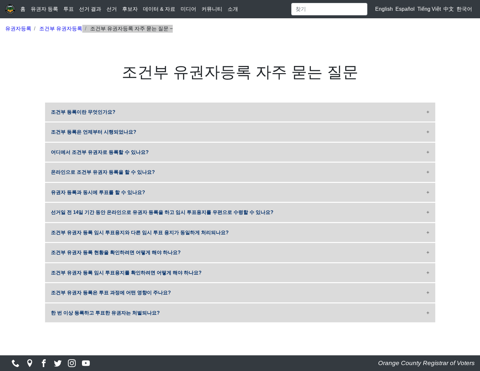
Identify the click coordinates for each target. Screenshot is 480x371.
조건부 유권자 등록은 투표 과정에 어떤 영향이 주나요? (111, 292)
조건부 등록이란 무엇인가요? (83, 112)
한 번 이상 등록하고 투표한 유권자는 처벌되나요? (105, 312)
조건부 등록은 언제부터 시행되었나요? (93, 132)
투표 (68, 9)
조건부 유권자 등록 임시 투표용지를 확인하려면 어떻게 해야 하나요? (126, 272)
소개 (233, 9)
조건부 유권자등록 (60, 28)
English (384, 9)
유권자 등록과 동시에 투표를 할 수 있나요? (98, 192)
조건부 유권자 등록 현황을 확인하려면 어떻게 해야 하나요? (116, 252)
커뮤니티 (211, 9)
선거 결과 (90, 9)
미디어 (188, 9)
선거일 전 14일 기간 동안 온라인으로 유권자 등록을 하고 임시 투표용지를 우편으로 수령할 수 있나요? (162, 212)
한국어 (464, 9)
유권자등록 (18, 28)
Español (405, 9)
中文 (448, 9)
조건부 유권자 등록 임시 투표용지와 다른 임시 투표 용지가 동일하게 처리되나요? (140, 232)
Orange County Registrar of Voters (426, 363)
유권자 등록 (44, 9)
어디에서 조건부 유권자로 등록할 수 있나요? (100, 152)
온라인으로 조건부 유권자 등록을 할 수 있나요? (103, 172)
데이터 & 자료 (159, 9)
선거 (111, 9)
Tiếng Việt (429, 9)
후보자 (130, 9)
